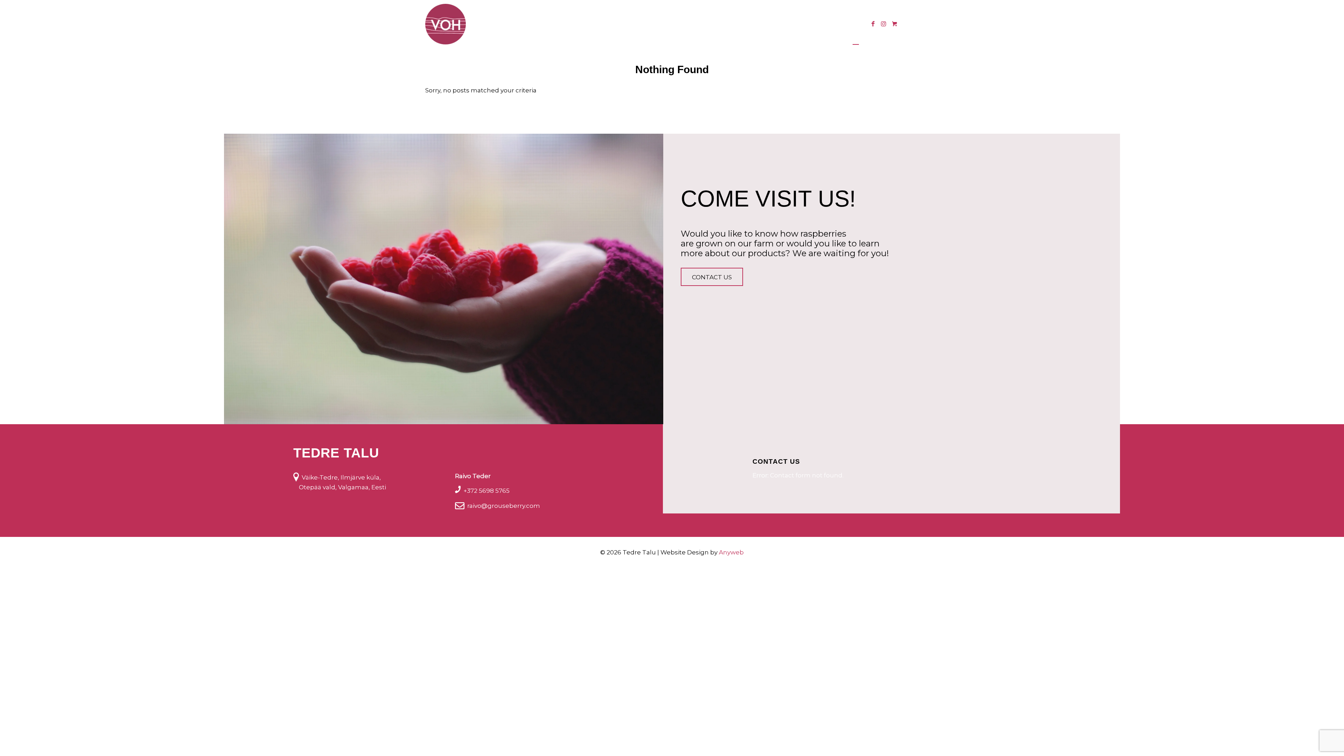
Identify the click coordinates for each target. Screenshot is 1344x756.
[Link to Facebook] (873, 24)
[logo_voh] (445, 24)
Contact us (712, 277)
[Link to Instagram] (883, 24)
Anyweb (731, 552)
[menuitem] (551, 24)
